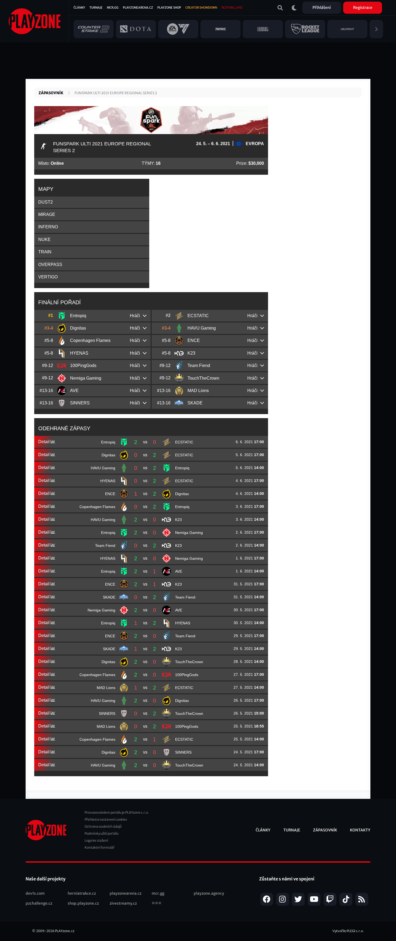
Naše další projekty (45, 878)
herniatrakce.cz (82, 893)
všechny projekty (156, 903)
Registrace (362, 7)
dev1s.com (35, 893)
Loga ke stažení (96, 840)
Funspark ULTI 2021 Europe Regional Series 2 (116, 93)
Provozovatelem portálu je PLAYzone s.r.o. (117, 812)
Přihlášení (321, 7)
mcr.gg (158, 893)
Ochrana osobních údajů (103, 826)
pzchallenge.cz (39, 903)
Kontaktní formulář (99, 847)
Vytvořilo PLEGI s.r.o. (348, 931)
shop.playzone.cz (83, 903)
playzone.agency (209, 893)
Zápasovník (51, 92)
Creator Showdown (201, 7)
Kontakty (360, 830)
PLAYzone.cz (64, 931)
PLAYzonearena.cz (138, 7)
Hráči (135, 315)
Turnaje (96, 7)
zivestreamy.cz (123, 903)
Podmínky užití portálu (102, 833)
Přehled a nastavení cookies (106, 819)
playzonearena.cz (125, 893)
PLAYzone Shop (169, 7)
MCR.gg (113, 7)
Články (79, 7)
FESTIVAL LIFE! (231, 7)
